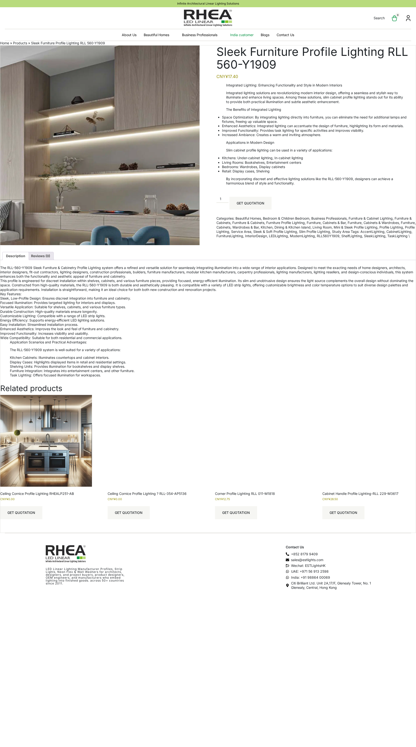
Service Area (241, 231)
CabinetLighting (398, 231)
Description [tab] (15, 256)
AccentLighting (372, 231)
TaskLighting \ (398, 236)
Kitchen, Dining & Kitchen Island (286, 227)
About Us (129, 35)
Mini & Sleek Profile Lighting (355, 227)
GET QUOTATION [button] (21, 513)
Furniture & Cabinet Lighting (371, 218)
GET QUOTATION (250, 203)
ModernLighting (302, 236)
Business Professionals (199, 35)
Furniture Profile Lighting (285, 223)
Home (4, 43)
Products (20, 43)
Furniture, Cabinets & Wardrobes (373, 223)
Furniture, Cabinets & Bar (326, 223)
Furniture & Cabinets (248, 223)
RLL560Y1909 (328, 236)
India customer (242, 35)
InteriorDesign (256, 236)
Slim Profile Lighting (314, 231)
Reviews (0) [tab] (40, 256)
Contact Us (285, 35)
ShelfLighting (351, 236)
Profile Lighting (391, 227)
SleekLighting (374, 236)
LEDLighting (278, 236)
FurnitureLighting (229, 236)
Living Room (322, 227)
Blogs (265, 35)
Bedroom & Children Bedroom (286, 218)
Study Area (341, 231)
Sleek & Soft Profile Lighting (275, 231)
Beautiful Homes (156, 35)
